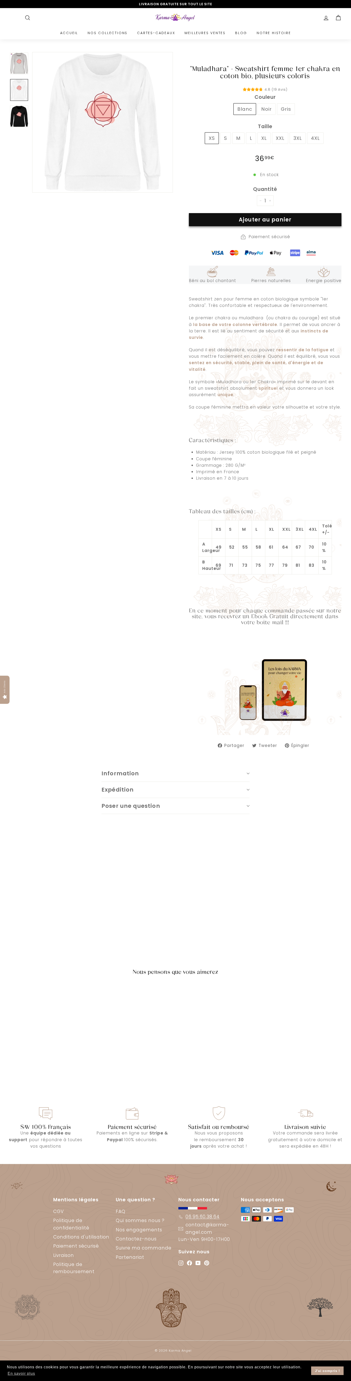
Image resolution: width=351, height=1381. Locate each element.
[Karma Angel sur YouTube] (198, 1262)
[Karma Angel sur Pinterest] (206, 1262)
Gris (286, 109)
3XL (297, 138)
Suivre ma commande (143, 1248)
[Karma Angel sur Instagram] (180, 1262)
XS (212, 138)
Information (120, 773)
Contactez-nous (136, 1239)
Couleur (265, 97)
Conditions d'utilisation (81, 1237)
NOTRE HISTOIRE (274, 33)
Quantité (265, 189)
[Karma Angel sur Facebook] (189, 1262)
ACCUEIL (69, 33)
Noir (266, 109)
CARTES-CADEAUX (156, 33)
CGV (58, 1211)
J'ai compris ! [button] (327, 1371)
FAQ (120, 1211)
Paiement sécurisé (76, 1246)
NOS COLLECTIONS (108, 33)
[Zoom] (102, 122)
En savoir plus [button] (21, 1373)
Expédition (117, 789)
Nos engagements (139, 1230)
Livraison (63, 1255)
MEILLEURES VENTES (205, 33)
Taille (265, 126)
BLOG (241, 33)
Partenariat (130, 1257)
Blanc (244, 109)
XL (264, 138)
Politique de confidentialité (71, 1224)
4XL (315, 138)
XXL (280, 138)
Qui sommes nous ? (140, 1220)
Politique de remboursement (74, 1268)
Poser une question (130, 806)
